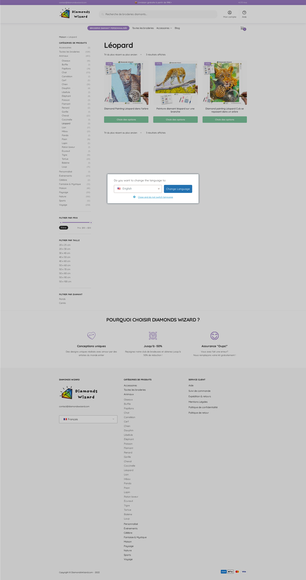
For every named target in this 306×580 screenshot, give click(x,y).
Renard (65, 107)
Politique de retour (199, 412)
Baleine (65, 162)
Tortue (65, 158)
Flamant (66, 103)
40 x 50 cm (64, 257)
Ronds (62, 299)
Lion (64, 127)
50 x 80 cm (65, 273)
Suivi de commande (199, 390)
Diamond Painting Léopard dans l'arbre (126, 108)
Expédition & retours (200, 396)
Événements (65, 175)
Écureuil (66, 151)
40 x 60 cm (64, 261)
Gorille (65, 111)
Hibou (65, 131)
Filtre (63, 227)
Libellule (66, 92)
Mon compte (229, 16)
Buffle (65, 64)
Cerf (64, 80)
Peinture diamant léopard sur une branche (175, 110)
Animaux (63, 55)
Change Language (178, 188)
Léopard (66, 123)
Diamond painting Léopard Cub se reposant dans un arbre (224, 110)
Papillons (66, 68)
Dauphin (66, 88)
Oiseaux (66, 60)
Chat (64, 72)
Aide (244, 16)
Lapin (64, 143)
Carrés (62, 303)
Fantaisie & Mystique (70, 184)
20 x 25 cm (65, 244)
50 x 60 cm (65, 265)
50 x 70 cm (64, 269)
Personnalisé (65, 171)
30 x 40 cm (64, 253)
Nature (62, 196)
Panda (65, 135)
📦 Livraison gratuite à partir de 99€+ (153, 2)
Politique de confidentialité (203, 407)
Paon (64, 139)
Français (72, 419)
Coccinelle (67, 119)
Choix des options (126, 119)
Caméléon (67, 76)
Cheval (65, 115)
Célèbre (63, 179)
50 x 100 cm (65, 281)
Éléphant (66, 96)
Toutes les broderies (69, 51)
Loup (64, 166)
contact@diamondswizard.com (73, 2)
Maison (62, 36)
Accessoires (65, 47)
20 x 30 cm (64, 248)
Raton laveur (68, 147)
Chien (65, 84)
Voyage (63, 204)
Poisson (66, 100)
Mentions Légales (198, 401)
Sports (62, 200)
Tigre (64, 154)
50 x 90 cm (65, 277)
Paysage (63, 192)
